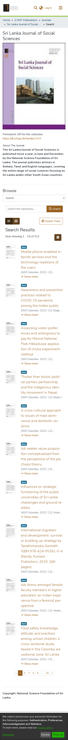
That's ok (58, 734)
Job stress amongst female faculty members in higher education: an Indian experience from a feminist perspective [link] (42, 595)
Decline (45, 734)
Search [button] (56, 209)
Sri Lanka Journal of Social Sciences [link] (24, 24)
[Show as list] (9, 221)
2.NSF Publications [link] (25, 20)
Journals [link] (46, 20)
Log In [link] (48, 8)
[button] (11, 8)
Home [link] (6, 20)
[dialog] (34, 726)
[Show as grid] (16, 221)
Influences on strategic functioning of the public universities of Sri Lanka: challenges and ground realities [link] (42, 497)
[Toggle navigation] (60, 8)
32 (47, 673)
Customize (8, 734)
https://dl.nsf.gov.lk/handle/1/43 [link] (22, 138)
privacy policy (44, 727)
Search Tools (52, 221)
